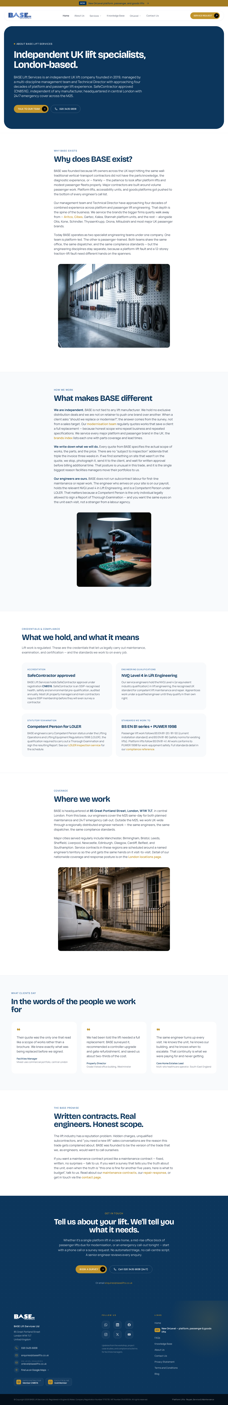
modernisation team (101, 424)
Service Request (203, 15)
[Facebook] (129, 1325)
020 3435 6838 (67, 108)
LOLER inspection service (84, 745)
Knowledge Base (116, 15)
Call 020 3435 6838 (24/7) (133, 1269)
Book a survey (89, 1269)
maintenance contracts (120, 1173)
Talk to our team (29, 108)
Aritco (68, 217)
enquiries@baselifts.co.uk (118, 1282)
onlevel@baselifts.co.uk (34, 1363)
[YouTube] (129, 1334)
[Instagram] (106, 1334)
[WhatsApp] (106, 1325)
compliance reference (140, 749)
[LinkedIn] (117, 1325)
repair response (154, 1173)
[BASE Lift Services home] (19, 15)
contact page (91, 1177)
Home (66, 15)
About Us (79, 15)
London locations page (144, 857)
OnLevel (134, 15)
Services (94, 15)
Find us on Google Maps (33, 1369)
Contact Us (152, 15)
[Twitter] (117, 1334)
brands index (63, 438)
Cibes (78, 217)
